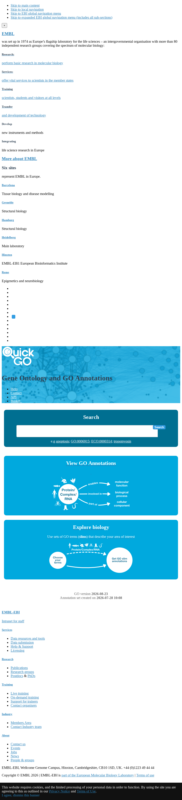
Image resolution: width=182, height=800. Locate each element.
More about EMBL (19, 158)
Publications (19, 668)
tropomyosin (122, 441)
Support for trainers (24, 701)
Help (14, 389)
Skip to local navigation (27, 9)
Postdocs (17, 676)
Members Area (21, 723)
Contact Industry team (26, 727)
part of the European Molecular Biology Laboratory (97, 775)
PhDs (31, 676)
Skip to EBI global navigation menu (36, 13)
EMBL (8, 33)
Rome (5, 272)
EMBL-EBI (19, 340)
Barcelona (8, 185)
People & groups (22, 760)
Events (15, 748)
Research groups (22, 672)
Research (17, 332)
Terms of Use (86, 791)
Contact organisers (24, 705)
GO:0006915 (80, 441)
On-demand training (25, 697)
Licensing (17, 650)
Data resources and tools (28, 638)
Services (16, 336)
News (15, 756)
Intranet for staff (13, 621)
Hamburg (8, 220)
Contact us (18, 744)
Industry (7, 714)
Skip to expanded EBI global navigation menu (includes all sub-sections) (61, 17)
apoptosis (62, 441)
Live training (20, 693)
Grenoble (8, 202)
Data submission (22, 642)
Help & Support (22, 646)
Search (159, 427)
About (5, 735)
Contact (16, 393)
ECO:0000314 (101, 441)
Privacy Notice (59, 791)
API (13, 397)
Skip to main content (25, 5)
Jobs (14, 752)
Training (16, 328)
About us (17, 324)
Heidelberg (9, 237)
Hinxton (7, 254)
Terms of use (145, 775)
